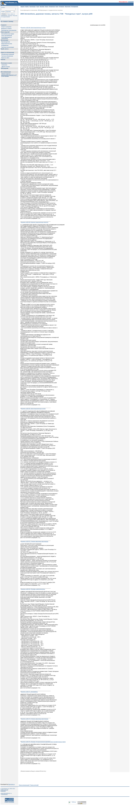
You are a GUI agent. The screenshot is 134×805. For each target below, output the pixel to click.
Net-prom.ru (11, 784)
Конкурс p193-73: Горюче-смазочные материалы (34, 719)
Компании (4, 64)
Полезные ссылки (6, 63)
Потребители (4, 45)
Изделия (22, 6)
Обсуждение (5, 68)
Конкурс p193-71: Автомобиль (29, 691)
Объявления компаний (7, 54)
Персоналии (68, 6)
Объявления (52, 6)
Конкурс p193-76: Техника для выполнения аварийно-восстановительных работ (43, 742)
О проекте (3, 25)
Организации (4, 40)
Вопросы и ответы (6, 28)
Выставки (42, 6)
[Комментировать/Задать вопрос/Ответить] (33, 771)
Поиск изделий (5, 32)
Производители (5, 41)
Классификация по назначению (6, 38)
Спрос (37, 6)
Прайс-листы (4, 49)
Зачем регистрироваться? (9, 75)
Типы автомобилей (6, 35)
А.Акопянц (3, 791)
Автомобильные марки (7, 33)
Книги (56, 6)
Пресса (46, 6)
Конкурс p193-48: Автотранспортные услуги (33, 27)
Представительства (6, 43)
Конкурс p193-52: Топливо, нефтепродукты (33, 589)
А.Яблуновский (4, 789)
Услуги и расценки (6, 26)
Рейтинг (3, 59)
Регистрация (5, 76)
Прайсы (27, 6)
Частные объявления (7, 56)
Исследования (74, 6)
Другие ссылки (5, 66)
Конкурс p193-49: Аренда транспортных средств (34, 222)
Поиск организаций (24, 785)
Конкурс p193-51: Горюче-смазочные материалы (34, 541)
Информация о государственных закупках (51, 10)
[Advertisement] (56, 776)
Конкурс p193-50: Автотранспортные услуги (33, 408)
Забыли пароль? (6, 73)
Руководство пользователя (8, 30)
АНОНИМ (131, 2)
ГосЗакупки (61, 6)
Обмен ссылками (9, 802)
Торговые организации (7, 47)
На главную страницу (7, 21)
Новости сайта (5, 57)
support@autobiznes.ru (6, 793)
